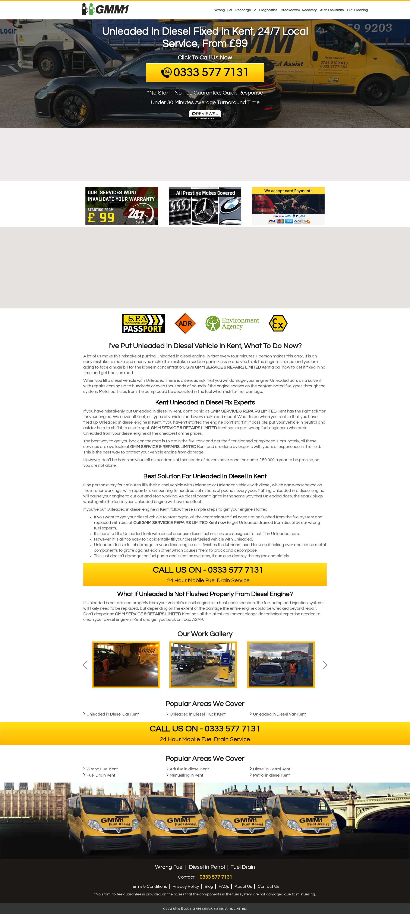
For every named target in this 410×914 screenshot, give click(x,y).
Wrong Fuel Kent (102, 769)
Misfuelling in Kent (186, 775)
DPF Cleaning (357, 10)
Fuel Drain (242, 867)
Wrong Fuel (223, 10)
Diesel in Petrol (207, 867)
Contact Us (268, 886)
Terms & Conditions (149, 886)
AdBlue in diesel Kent (189, 769)
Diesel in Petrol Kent (271, 769)
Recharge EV (245, 10)
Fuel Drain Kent (100, 775)
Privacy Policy (186, 886)
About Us (243, 886)
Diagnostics (268, 10)
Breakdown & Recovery (299, 10)
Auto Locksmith (332, 10)
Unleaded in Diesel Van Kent (279, 714)
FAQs (224, 886)
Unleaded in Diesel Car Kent (112, 714)
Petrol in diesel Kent (271, 775)
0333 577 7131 (216, 877)
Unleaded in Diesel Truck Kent (198, 714)
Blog (209, 886)
